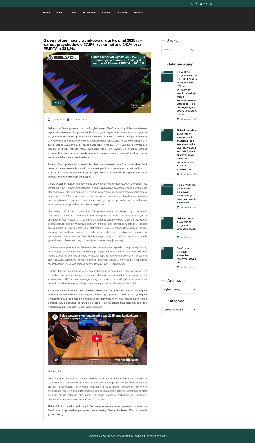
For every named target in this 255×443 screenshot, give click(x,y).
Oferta (72, 12)
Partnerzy (122, 12)
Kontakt (138, 12)
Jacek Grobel (57, 119)
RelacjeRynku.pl (115, 435)
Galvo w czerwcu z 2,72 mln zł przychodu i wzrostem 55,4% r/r (186, 225)
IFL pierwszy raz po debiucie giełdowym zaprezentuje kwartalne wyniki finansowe (186, 194)
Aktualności (89, 12)
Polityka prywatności (156, 435)
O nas (59, 12)
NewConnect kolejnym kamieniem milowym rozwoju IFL (187, 255)
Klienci (106, 12)
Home (46, 12)
